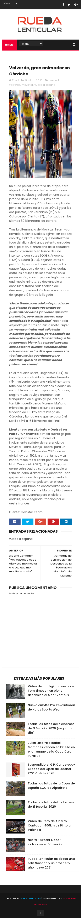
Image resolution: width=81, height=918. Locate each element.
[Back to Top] (40, 913)
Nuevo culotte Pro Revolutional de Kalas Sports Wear (51, 707)
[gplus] (76, 4)
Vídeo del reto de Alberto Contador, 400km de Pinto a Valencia (49, 825)
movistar (27, 85)
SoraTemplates (30, 898)
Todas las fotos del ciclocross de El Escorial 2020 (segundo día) (51, 728)
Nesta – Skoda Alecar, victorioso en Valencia (45, 842)
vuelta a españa (44, 85)
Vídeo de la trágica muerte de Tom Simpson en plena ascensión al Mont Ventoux (51, 690)
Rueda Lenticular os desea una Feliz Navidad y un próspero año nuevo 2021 (51, 863)
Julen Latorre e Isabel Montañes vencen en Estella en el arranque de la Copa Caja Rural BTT (51, 749)
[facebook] (63, 4)
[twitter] (69, 4)
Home (9, 44)
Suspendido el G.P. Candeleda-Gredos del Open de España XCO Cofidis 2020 (51, 768)
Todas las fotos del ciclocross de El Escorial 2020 (51, 804)
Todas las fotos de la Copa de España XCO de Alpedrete (51, 785)
